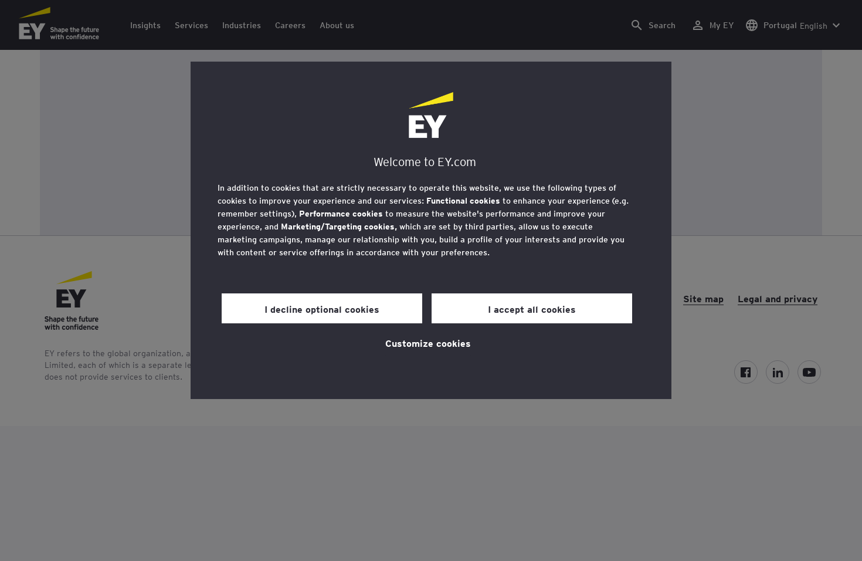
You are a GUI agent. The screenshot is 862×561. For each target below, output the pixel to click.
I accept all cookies (532, 308)
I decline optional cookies (321, 308)
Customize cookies (428, 342)
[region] (431, 230)
